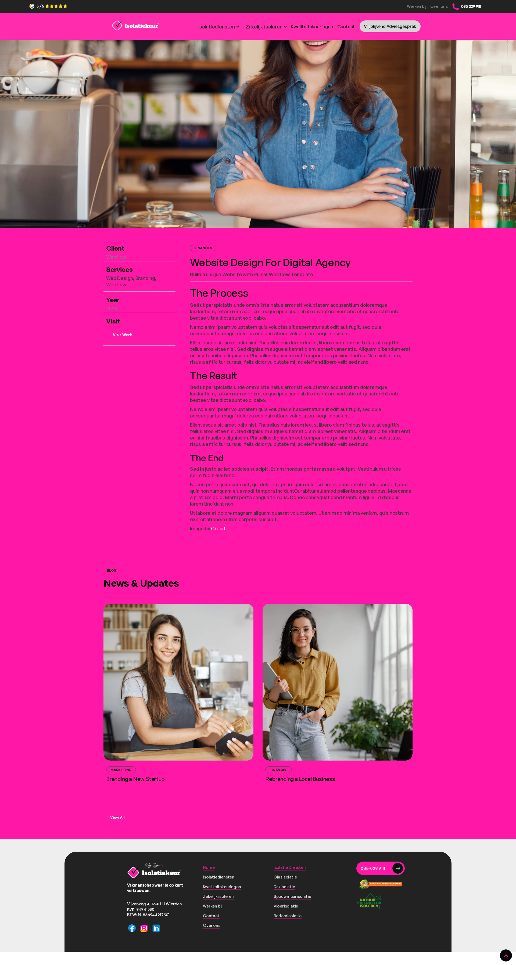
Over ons (439, 6)
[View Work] (178, 682)
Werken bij (416, 6)
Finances (203, 248)
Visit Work (122, 335)
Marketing (121, 770)
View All (117, 817)
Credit (218, 528)
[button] (191, 26)
